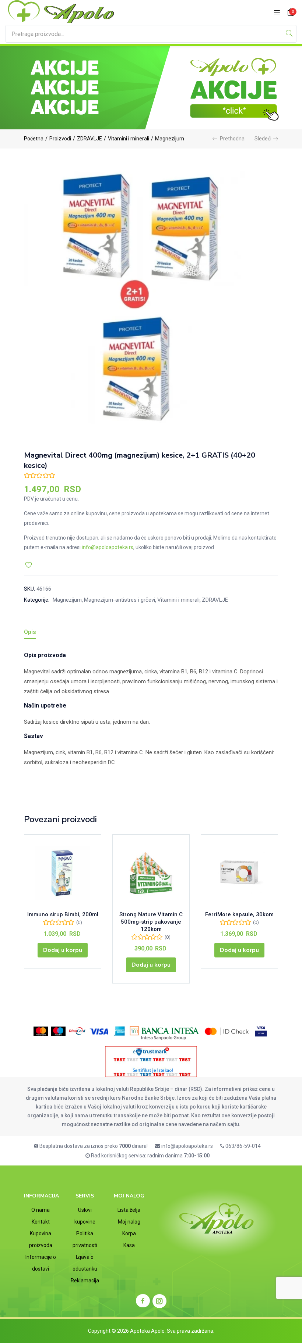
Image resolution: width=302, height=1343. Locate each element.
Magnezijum (169, 139)
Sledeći (262, 139)
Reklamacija (85, 1280)
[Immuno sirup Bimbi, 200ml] (62, 873)
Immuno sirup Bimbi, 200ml (62, 914)
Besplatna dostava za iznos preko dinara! (93, 1146)
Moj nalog (129, 1222)
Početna (33, 139)
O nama (40, 1210)
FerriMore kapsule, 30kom (239, 914)
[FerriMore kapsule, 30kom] (239, 873)
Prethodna (232, 139)
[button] (290, 12)
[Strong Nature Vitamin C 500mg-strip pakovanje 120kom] (151, 873)
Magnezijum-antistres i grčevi (119, 600)
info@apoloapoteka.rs (107, 547)
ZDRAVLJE (89, 139)
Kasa (129, 1245)
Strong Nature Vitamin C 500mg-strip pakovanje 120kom (151, 921)
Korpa (129, 1233)
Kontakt (41, 1222)
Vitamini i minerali (128, 139)
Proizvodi (60, 139)
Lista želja (128, 1210)
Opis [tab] (30, 631)
